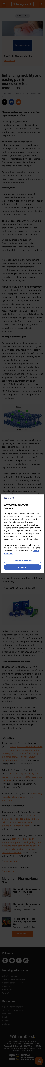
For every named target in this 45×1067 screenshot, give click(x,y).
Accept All (23, 567)
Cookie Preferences (22, 560)
